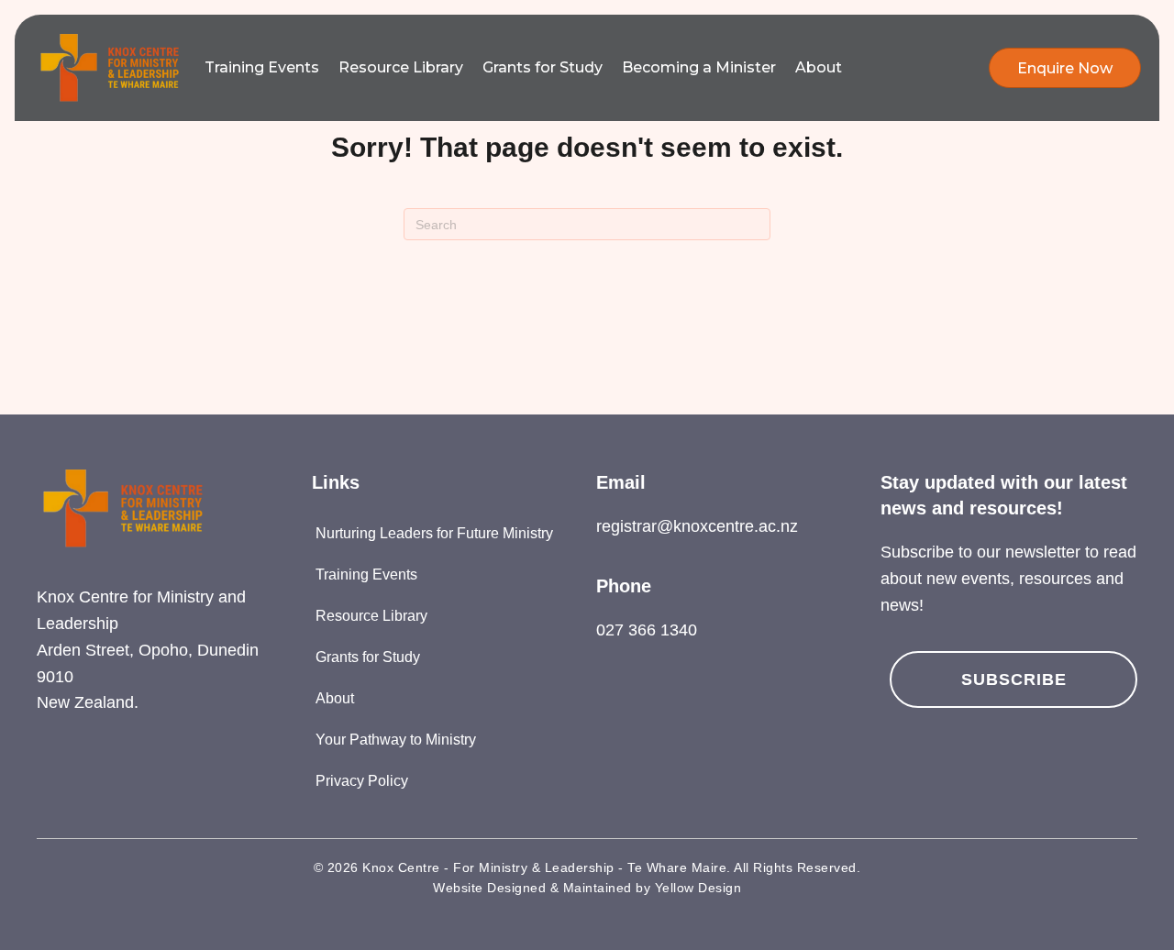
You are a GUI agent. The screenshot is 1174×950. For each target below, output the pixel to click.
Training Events (262, 67)
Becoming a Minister (699, 67)
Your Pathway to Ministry (396, 739)
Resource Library (400, 67)
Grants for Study (542, 67)
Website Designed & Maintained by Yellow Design (587, 887)
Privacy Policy (362, 781)
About (818, 67)
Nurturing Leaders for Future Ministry (434, 533)
